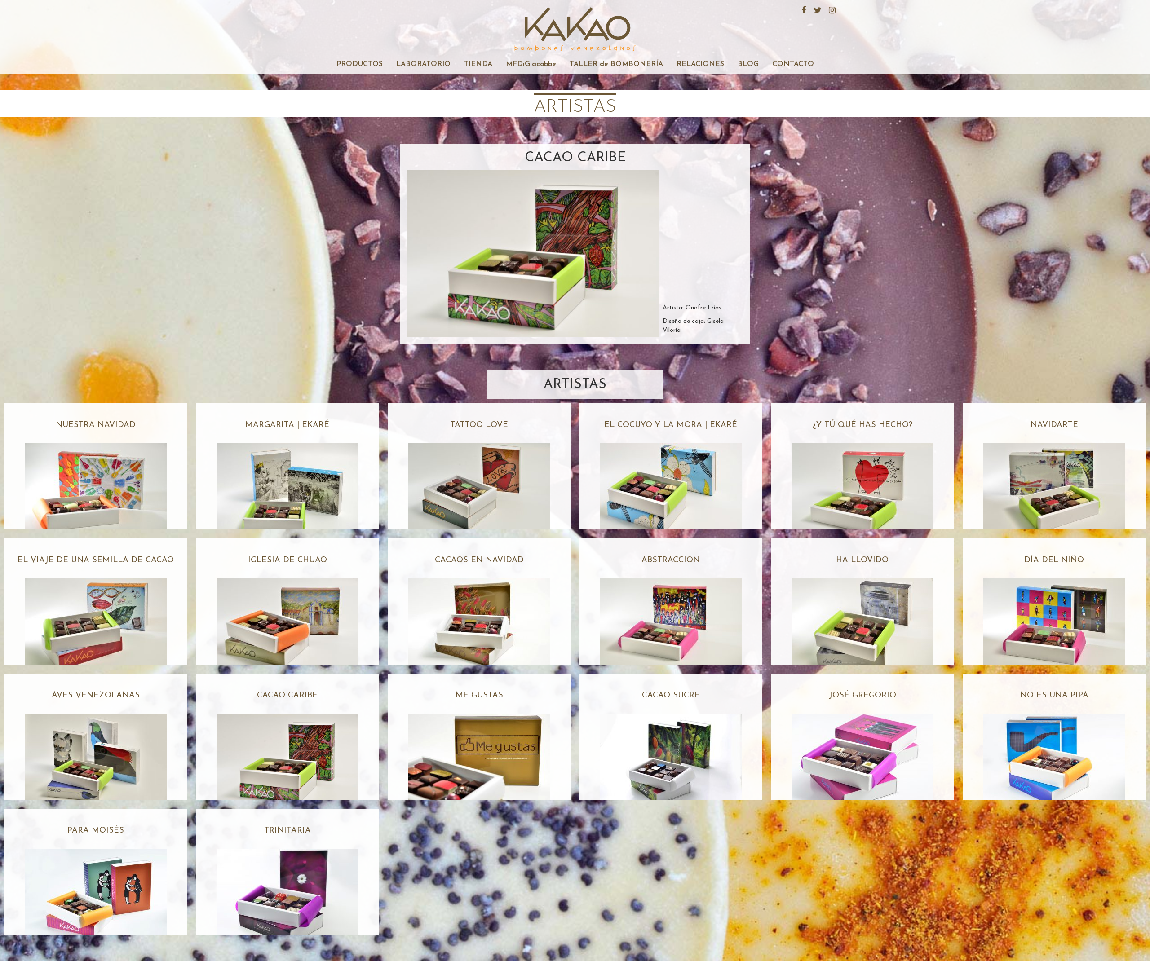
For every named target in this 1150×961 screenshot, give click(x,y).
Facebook (802, 8)
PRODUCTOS (359, 64)
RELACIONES (700, 64)
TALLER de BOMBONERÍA (616, 64)
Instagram (831, 8)
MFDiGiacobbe (531, 64)
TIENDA (478, 64)
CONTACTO (793, 64)
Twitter (816, 8)
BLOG (748, 64)
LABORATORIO (423, 64)
